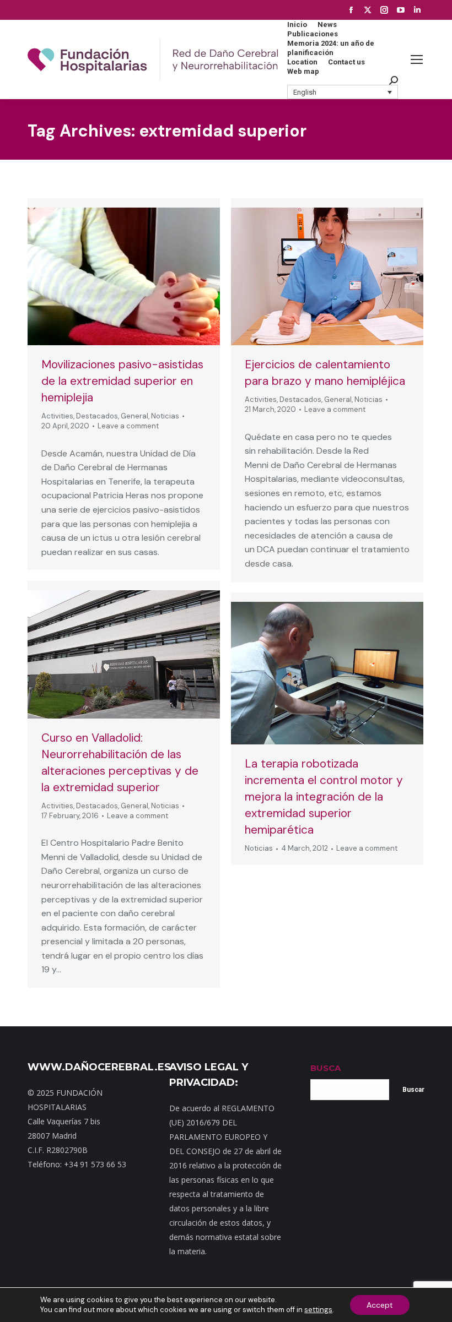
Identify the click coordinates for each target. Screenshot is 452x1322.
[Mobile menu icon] (416, 59)
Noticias (165, 416)
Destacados (97, 416)
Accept (380, 1305)
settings (318, 1309)
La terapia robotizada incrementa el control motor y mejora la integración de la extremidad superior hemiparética (324, 796)
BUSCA (325, 1068)
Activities (57, 416)
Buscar (413, 1089)
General (134, 416)
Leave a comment (128, 426)
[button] (343, 92)
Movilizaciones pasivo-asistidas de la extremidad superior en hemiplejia (122, 381)
